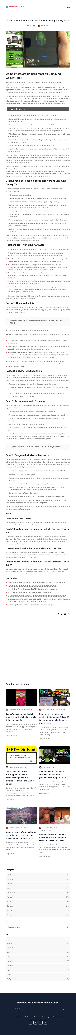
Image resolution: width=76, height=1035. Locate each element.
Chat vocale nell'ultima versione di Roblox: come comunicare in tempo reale (32, 585)
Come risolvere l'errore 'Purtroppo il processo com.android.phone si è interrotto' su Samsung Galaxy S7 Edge (20, 777)
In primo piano (27, 709)
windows (38, 948)
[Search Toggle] (65, 6)
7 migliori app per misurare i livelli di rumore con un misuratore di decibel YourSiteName (36, 582)
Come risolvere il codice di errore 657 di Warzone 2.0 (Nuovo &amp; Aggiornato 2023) (54, 774)
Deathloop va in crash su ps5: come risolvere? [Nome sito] (39, 447)
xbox (38, 952)
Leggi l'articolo (11, 735)
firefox (38, 979)
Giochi (24, 828)
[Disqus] (38, 650)
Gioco (54, 767)
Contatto (27, 1017)
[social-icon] (31, 1022)
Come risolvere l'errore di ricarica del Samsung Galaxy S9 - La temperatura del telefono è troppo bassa (54, 718)
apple (38, 974)
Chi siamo (18, 1017)
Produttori (43, 830)
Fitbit (49, 830)
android (38, 943)
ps (38, 939)
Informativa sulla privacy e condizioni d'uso (47, 1017)
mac (38, 970)
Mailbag (62, 709)
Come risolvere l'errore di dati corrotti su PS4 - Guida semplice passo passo (32, 589)
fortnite (38, 961)
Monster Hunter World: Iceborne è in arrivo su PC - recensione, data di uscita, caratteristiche (21, 835)
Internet (38, 883)
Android (38, 901)
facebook (38, 965)
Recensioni (38, 892)
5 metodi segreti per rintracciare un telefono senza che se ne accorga (30, 605)
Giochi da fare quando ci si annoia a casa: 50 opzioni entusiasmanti (30, 592)
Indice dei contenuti (18, 109)
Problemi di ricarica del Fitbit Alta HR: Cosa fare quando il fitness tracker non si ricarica (53, 837)
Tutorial (23, 767)
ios (38, 957)
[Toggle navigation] (68, 7)
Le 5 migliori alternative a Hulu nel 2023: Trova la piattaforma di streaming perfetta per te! (37, 595)
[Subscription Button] (63, 1009)
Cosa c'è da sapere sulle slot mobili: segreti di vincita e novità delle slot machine (21, 717)
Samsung (31, 26)
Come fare (54, 709)
